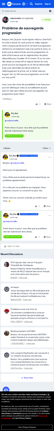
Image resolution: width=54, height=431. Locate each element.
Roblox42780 (16, 299)
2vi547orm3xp (16, 368)
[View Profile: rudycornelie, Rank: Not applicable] (5, 19)
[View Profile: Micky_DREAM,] (6, 311)
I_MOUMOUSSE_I (18, 343)
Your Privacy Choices (27, 427)
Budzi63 (14, 277)
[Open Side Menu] (3, 4)
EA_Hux (14, 113)
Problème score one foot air (24, 309)
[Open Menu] (50, 11)
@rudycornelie (11, 120)
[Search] (31, 4)
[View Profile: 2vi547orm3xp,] (6, 355)
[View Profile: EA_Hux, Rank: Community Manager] (5, 157)
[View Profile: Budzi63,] (6, 264)
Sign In (48, 4)
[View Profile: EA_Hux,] (7, 114)
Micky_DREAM (16, 321)
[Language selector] (25, 4)
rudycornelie (15, 18)
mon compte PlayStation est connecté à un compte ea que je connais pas (30, 354)
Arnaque (15, 287)
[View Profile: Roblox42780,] (6, 289)
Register (39, 4)
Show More (28, 378)
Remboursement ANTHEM (23, 331)
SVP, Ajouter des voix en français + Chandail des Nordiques (27, 264)
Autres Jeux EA (10, 11)
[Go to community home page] (14, 4)
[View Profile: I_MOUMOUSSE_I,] (6, 333)
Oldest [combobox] (47, 148)
